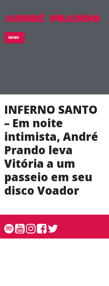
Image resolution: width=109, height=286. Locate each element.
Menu (14, 37)
